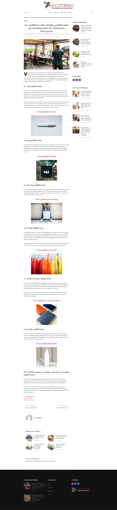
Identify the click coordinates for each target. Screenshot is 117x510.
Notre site (55, 12)
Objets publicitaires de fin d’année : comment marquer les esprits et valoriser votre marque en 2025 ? (86, 28)
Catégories (63, 12)
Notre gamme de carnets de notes (46, 300)
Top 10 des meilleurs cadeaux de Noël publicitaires (60, 445)
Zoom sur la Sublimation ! (62, 407)
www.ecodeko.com (29, 400)
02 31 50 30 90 (28, 398)
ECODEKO (46, 36)
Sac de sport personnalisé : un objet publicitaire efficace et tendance (86, 64)
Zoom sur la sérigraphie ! (31, 407)
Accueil (49, 12)
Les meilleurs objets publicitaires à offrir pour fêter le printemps (86, 53)
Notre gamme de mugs (46, 156)
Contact (70, 12)
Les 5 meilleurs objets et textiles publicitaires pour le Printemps (61, 437)
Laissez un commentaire (54, 36)
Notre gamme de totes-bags (46, 199)
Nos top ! (26, 20)
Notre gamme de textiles (47, 250)
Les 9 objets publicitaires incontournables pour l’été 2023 (39, 437)
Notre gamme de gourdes (46, 343)
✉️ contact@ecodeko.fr (29, 396)
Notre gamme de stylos (46, 111)
